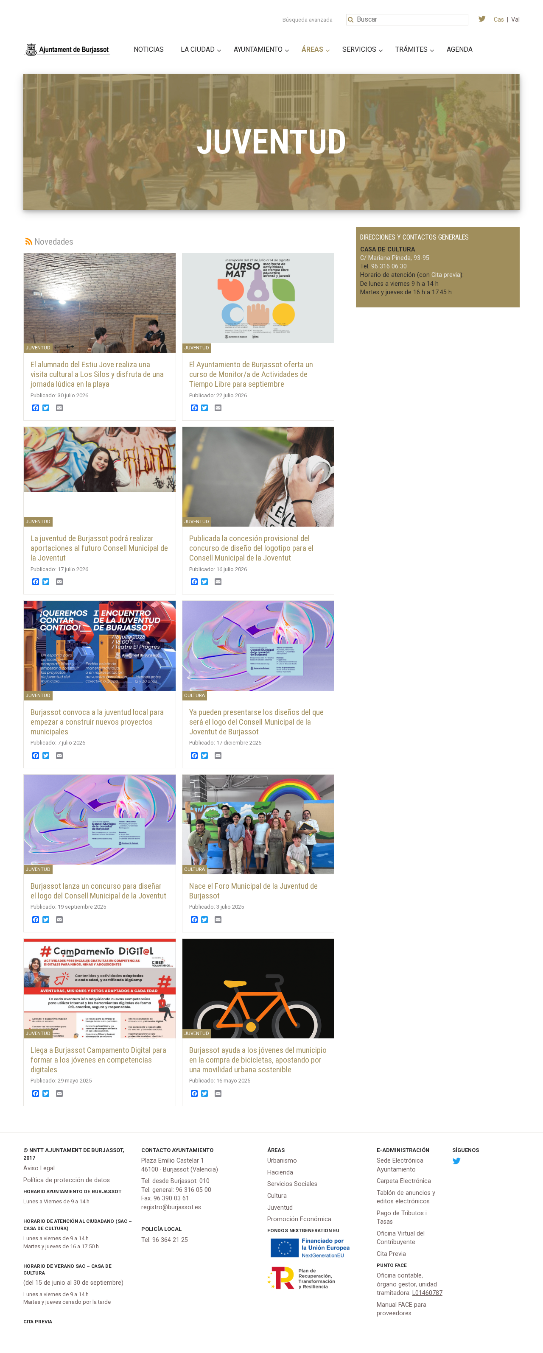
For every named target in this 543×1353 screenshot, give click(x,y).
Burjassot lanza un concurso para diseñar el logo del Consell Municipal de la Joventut (98, 891)
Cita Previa (37, 1322)
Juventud (280, 1207)
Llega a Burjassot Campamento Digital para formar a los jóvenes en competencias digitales (98, 1059)
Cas (499, 19)
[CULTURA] (258, 645)
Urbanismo (282, 1160)
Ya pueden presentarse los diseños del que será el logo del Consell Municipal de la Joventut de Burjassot (256, 721)
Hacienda (280, 1172)
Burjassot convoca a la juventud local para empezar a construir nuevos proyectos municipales (97, 721)
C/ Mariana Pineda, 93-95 (394, 258)
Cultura (277, 1196)
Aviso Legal (39, 1168)
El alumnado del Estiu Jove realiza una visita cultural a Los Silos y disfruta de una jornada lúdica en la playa (97, 374)
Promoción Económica (299, 1219)
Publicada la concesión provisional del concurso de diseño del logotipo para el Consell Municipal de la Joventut (251, 548)
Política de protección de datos (66, 1180)
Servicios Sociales (292, 1184)
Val (515, 19)
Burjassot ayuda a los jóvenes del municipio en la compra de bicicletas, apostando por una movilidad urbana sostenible (258, 1059)
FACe (401, 1265)
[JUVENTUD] (258, 297)
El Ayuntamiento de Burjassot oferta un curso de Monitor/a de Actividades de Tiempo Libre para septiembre (251, 374)
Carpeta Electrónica (404, 1181)
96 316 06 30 (389, 266)
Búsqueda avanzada (308, 20)
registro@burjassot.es (171, 1207)
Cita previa (445, 275)
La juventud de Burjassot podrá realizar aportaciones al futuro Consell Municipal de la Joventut (99, 548)
